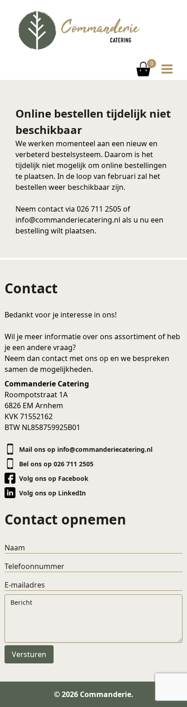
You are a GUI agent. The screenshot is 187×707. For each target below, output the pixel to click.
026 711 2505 (99, 209)
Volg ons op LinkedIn (52, 493)
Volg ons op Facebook (54, 478)
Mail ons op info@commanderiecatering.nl (86, 449)
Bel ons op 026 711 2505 (56, 464)
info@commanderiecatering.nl (67, 220)
